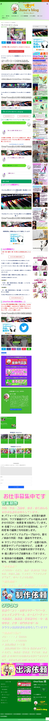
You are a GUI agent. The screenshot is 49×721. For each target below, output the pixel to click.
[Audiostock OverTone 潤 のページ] (16, 239)
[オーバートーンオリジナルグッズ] (40, 266)
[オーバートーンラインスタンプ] (40, 288)
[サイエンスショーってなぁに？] (40, 107)
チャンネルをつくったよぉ (16, 51)
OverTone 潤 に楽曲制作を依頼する (24, 116)
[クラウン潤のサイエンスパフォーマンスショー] (16, 83)
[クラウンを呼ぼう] (16, 372)
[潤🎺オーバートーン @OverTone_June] (24, 327)
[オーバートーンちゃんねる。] (16, 65)
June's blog (22, 719)
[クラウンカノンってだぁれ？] (40, 174)
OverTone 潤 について (5, 686)
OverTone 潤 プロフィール (9, 116)
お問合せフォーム (5, 17)
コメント (2, 466)
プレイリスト (8, 354)
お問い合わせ (43, 689)
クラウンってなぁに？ (6, 694)
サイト (1, 483)
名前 (1, 476)
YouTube (3, 354)
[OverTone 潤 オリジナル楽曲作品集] (16, 101)
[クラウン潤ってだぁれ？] (40, 85)
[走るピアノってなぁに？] (16, 382)
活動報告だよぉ (5, 697)
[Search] (46, 27)
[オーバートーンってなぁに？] (40, 196)
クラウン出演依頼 (3, 716)
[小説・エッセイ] (40, 241)
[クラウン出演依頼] (24, 669)
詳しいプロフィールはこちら (16, 409)
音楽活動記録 (4, 352)
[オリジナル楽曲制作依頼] (24, 595)
